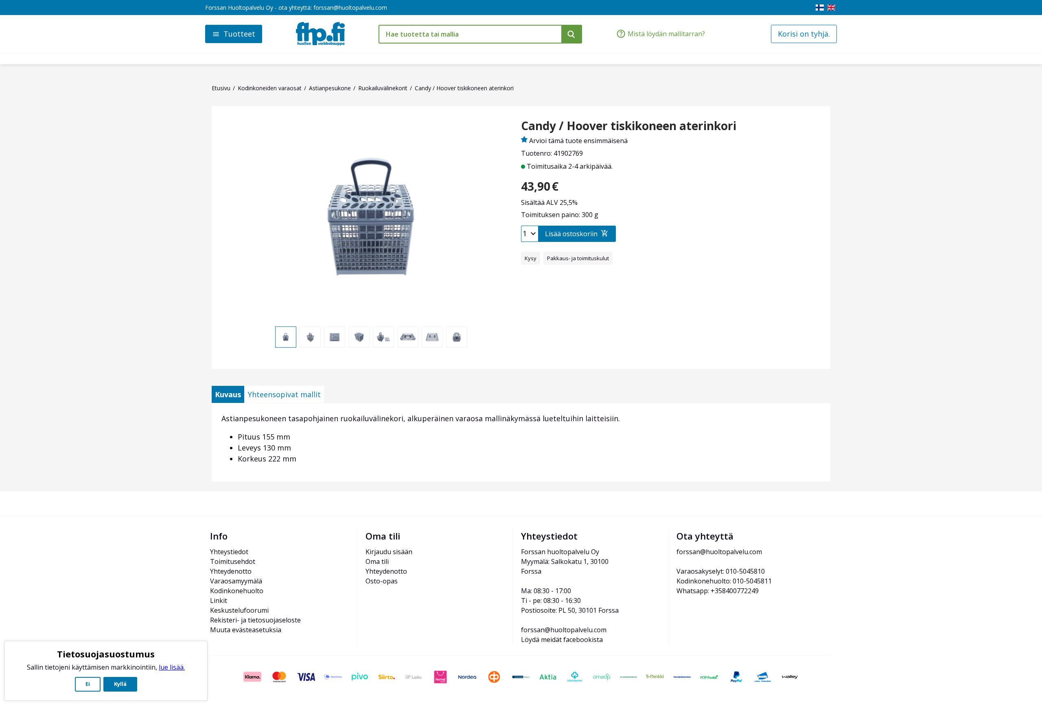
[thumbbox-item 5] (383, 337)
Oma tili (377, 561)
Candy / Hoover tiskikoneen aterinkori (628, 126)
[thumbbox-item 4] (359, 337)
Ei (87, 684)
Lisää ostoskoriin (571, 233)
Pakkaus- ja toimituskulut (578, 258)
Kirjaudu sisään (389, 551)
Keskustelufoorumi (239, 610)
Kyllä (120, 684)
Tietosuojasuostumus (106, 653)
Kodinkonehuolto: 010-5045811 (724, 581)
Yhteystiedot (229, 551)
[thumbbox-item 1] (285, 337)
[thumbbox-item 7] (432, 337)
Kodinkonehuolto (236, 590)
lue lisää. (172, 667)
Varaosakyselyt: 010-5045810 (720, 571)
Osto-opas (382, 581)
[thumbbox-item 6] (407, 337)
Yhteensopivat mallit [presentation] (284, 394)
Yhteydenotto (231, 571)
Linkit (218, 600)
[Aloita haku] (571, 34)
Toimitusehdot (232, 561)
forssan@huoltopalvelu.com (350, 7)
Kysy (530, 258)
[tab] (228, 394)
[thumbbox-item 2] (310, 337)
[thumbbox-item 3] (334, 337)
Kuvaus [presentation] (228, 394)
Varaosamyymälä (236, 581)
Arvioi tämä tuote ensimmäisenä (578, 140)
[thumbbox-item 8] (456, 337)
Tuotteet (239, 34)
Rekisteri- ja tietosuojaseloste (255, 620)
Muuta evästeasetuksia (245, 629)
